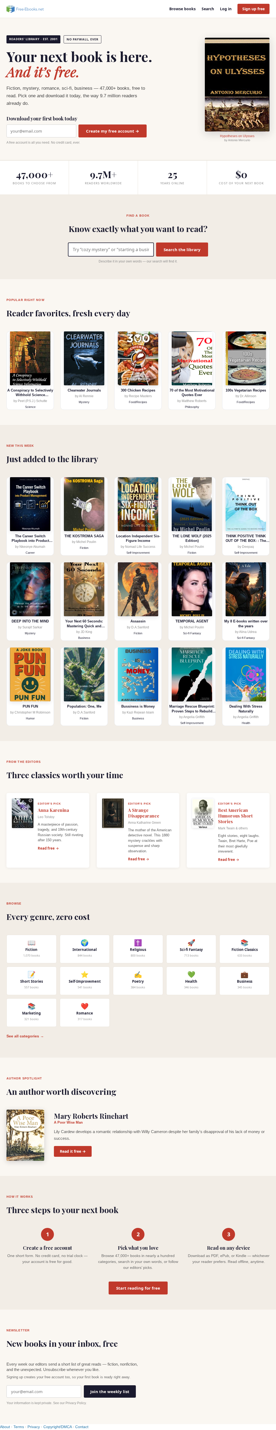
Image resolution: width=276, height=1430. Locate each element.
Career (30, 552)
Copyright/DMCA (57, 1427)
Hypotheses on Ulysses (237, 136)
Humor (30, 718)
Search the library (182, 249)
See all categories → (25, 1036)
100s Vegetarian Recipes (246, 390)
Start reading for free (138, 1288)
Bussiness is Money (138, 706)
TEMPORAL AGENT (191, 621)
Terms (18, 1427)
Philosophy (192, 406)
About (5, 1427)
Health (246, 723)
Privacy (33, 1427)
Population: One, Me (84, 706)
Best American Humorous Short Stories (235, 815)
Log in (226, 8)
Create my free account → (112, 131)
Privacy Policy (75, 1403)
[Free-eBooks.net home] (29, 9)
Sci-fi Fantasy (192, 633)
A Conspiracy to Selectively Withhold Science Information (30, 395)
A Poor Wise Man (68, 1122)
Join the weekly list (109, 1391)
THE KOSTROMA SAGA (84, 536)
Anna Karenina (53, 810)
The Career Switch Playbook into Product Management (30, 541)
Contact (81, 1427)
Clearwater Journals (84, 390)
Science (30, 406)
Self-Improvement (138, 552)
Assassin (138, 621)
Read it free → (73, 1151)
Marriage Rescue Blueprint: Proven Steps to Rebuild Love (192, 711)
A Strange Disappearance (143, 813)
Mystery (84, 402)
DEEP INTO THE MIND (30, 621)
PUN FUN (30, 706)
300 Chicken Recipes (138, 390)
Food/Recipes (138, 402)
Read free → (48, 848)
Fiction (84, 547)
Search (208, 8)
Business (84, 637)
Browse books (182, 8)
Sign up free (253, 8)
